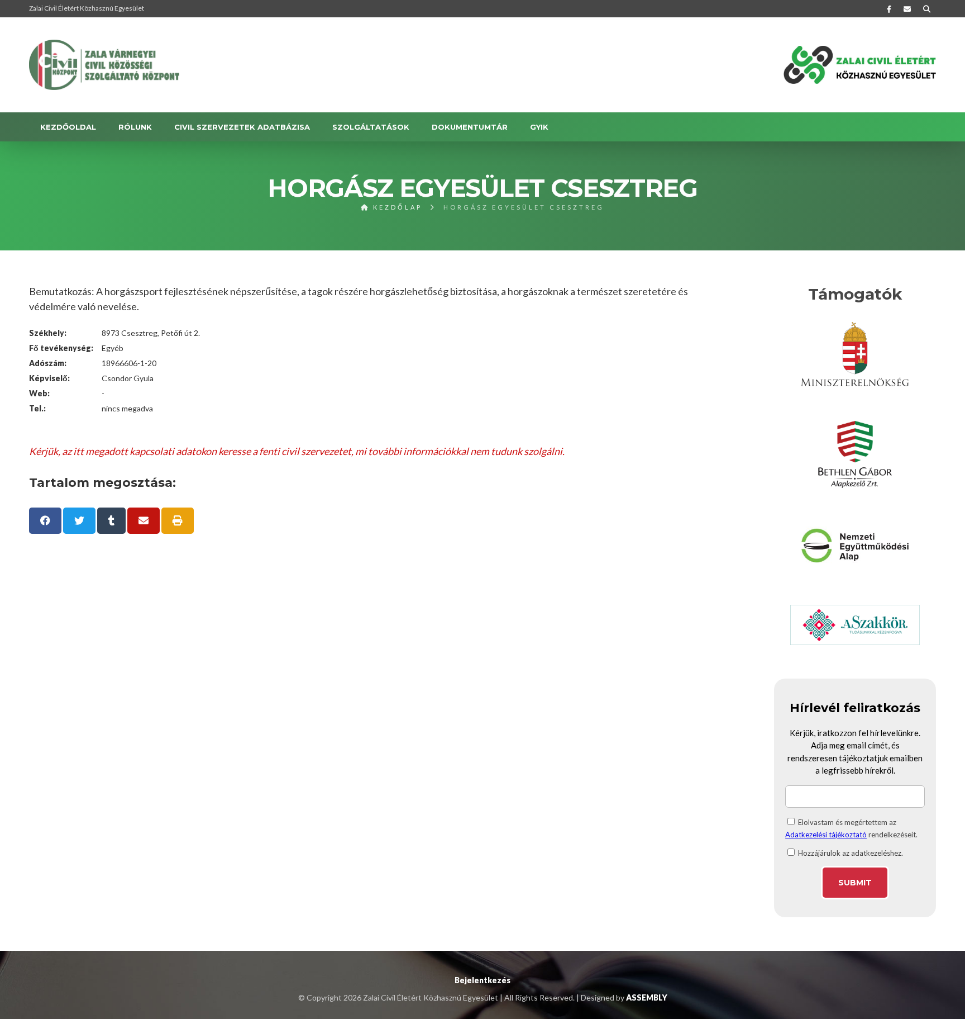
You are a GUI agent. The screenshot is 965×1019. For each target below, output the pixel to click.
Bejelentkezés (482, 980)
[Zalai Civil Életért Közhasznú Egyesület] (104, 64)
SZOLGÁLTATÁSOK (370, 126)
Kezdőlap (396, 207)
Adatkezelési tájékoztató (826, 834)
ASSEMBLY (646, 997)
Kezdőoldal (68, 126)
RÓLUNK (135, 126)
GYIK (539, 126)
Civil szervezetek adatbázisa (242, 126)
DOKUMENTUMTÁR (470, 126)
